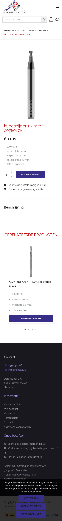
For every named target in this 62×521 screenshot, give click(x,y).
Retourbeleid (11, 417)
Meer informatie (31, 514)
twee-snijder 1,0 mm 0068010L (30, 282)
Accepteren (31, 498)
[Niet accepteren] (58, 499)
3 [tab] (33, 330)
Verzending (10, 413)
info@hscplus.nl (17, 369)
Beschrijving (14, 207)
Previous (6, 283)
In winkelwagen (30, 174)
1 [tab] (25, 330)
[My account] (51, 19)
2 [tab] (29, 330)
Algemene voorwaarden (17, 427)
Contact (8, 422)
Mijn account (11, 409)
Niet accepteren (31, 506)
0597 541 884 (16, 365)
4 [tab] (36, 330)
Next (56, 283)
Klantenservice (12, 404)
